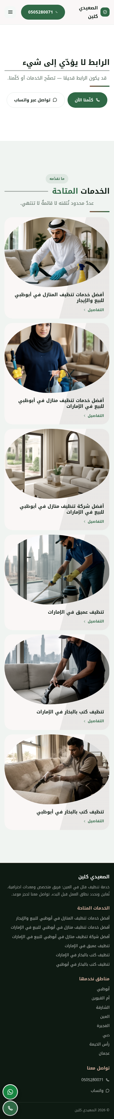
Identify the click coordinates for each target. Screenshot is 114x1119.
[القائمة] (10, 12)
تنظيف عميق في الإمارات (87, 946)
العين (104, 1016)
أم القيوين (100, 998)
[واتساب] (10, 1092)
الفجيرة (103, 1025)
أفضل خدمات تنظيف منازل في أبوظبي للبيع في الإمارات (60, 927)
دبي (106, 1035)
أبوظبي (103, 989)
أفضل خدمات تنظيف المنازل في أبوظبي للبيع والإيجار (62, 918)
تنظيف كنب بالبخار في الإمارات (82, 955)
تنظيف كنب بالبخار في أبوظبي (82, 964)
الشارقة (102, 1007)
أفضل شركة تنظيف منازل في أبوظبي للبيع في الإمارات (60, 937)
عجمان (104, 1053)
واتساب (97, 1090)
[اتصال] (10, 1108)
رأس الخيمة (99, 1044)
